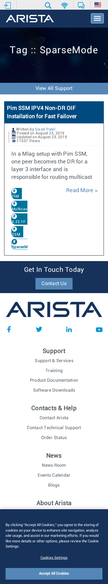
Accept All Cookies (54, 573)
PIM (15, 196)
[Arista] (30, 19)
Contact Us (54, 283)
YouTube (99, 329)
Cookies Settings (54, 558)
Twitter (39, 329)
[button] (49, 5)
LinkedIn (69, 329)
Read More (80, 190)
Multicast (20, 209)
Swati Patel (45, 129)
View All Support (54, 88)
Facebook (9, 329)
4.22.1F (18, 222)
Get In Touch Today (54, 270)
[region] (54, 546)
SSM (16, 235)
